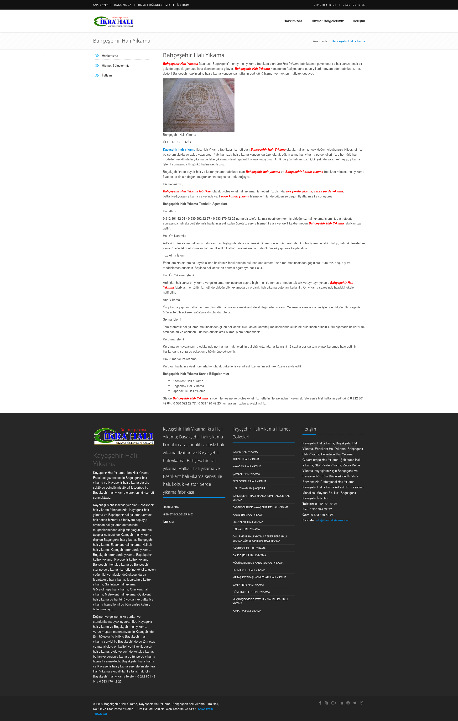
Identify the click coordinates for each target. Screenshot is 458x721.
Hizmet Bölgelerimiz (154, 4)
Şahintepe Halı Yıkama (248, 584)
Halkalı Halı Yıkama (246, 529)
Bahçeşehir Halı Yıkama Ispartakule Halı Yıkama (261, 498)
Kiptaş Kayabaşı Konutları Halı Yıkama (259, 577)
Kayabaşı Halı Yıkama (247, 466)
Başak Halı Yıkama (245, 451)
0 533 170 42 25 (354, 4)
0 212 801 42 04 (325, 4)
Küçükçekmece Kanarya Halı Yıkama (258, 562)
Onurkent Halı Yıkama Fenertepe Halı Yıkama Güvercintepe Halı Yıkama (260, 538)
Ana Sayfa (101, 4)
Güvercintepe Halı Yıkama (251, 592)
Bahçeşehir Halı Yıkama (249, 555)
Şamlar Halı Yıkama (246, 473)
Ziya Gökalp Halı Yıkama (249, 481)
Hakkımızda (122, 4)
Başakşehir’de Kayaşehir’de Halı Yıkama (260, 507)
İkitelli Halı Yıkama (246, 459)
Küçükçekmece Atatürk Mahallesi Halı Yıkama (260, 601)
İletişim (183, 4)
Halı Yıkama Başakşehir (249, 488)
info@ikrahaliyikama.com (333, 520)
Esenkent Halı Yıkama (248, 522)
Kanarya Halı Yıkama (247, 610)
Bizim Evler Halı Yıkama (249, 570)
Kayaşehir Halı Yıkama (248, 514)
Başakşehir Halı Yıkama (249, 548)
